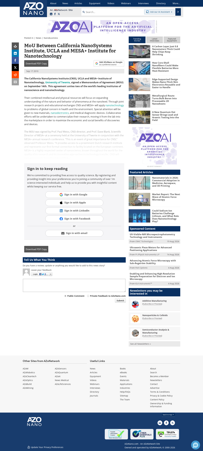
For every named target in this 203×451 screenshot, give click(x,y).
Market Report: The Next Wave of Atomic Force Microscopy (166, 197)
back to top (167, 414)
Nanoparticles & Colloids (155, 315)
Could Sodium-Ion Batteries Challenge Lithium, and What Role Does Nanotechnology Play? (165, 216)
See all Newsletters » (140, 343)
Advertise (154, 388)
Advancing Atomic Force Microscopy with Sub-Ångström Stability (153, 262)
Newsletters (156, 380)
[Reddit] (15, 74)
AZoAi (57, 376)
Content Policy (157, 399)
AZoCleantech (29, 376)
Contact (154, 384)
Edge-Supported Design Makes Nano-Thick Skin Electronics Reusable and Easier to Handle (166, 83)
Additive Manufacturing (154, 300)
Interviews (95, 388)
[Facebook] (15, 60)
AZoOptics (28, 380)
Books (123, 368)
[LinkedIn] (15, 53)
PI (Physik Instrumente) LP (147, 254)
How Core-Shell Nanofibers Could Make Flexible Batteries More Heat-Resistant (165, 66)
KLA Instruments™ (143, 283)
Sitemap (124, 395)
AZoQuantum (61, 372)
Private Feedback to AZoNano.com (108, 295)
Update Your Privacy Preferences (46, 447)
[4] (139, 100)
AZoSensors (60, 368)
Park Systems (141, 267)
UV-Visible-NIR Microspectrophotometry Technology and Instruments (152, 235)
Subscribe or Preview (152, 304)
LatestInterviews (154, 39)
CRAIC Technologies (144, 241)
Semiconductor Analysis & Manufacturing (155, 331)
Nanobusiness (51, 37)
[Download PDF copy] (15, 46)
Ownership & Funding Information (161, 405)
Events (123, 376)
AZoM (25, 368)
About (153, 368)
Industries (125, 388)
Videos (93, 380)
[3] (139, 84)
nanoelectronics (60, 112)
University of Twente (57, 82)
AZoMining (28, 388)
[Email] (15, 81)
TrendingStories (137, 39)
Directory (94, 391)
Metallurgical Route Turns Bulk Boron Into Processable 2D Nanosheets (164, 99)
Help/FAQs (125, 391)
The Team (125, 399)
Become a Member (159, 376)
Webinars (94, 384)
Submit (120, 300)
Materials (124, 380)
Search (153, 372)
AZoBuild (27, 384)
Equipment (95, 376)
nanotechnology (115, 105)
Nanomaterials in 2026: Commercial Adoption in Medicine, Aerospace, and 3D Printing (166, 181)
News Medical (62, 380)
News (38, 37)
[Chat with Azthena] (195, 445)
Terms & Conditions (160, 391)
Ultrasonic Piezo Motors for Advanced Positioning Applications (151, 249)
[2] (139, 67)
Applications (126, 384)
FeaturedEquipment (172, 39)
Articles (93, 372)
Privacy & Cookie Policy (161, 395)
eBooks (123, 372)
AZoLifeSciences (63, 384)
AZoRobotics (29, 372)
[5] (139, 117)
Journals (94, 395)
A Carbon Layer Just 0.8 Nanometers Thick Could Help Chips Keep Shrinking (166, 50)
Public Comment (75, 295)
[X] (15, 67)
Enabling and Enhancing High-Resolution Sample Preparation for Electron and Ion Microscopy (152, 276)
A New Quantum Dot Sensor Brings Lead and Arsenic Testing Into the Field (165, 116)
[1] (139, 51)
